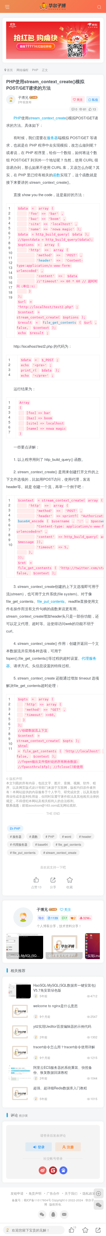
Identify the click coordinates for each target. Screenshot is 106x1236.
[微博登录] (43, 1170)
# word (66, 836)
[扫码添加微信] (99, 1205)
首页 (9, 70)
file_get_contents (59, 322)
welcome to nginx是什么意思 (55, 1005)
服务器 (52, 137)
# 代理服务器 (18, 844)
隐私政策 (89, 1193)
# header (85, 836)
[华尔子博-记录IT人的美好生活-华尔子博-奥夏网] (53, 5)
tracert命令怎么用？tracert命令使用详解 (64, 1046)
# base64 (41, 844)
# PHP (50, 836)
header (45, 260)
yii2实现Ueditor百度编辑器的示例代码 (62, 1026)
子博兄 (23, 97)
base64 (24, 521)
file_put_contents (51, 601)
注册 (70, 1146)
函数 (56, 174)
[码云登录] (53, 1170)
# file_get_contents (68, 844)
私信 (95, 99)
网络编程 (22, 70)
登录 (41, 1146)
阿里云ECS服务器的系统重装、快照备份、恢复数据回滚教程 (62, 1070)
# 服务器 (15, 836)
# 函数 (33, 836)
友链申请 (17, 1193)
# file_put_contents (22, 852)
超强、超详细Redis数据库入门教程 (60, 1087)
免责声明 (35, 1193)
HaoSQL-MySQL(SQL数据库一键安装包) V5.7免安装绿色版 (64, 988)
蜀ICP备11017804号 (37, 1200)
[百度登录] (63, 1170)
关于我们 (71, 1193)
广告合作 (53, 1193)
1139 (54, 918)
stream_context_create (47, 117)
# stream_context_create (59, 852)
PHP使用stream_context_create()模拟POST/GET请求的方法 (45, 84)
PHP (35, 70)
